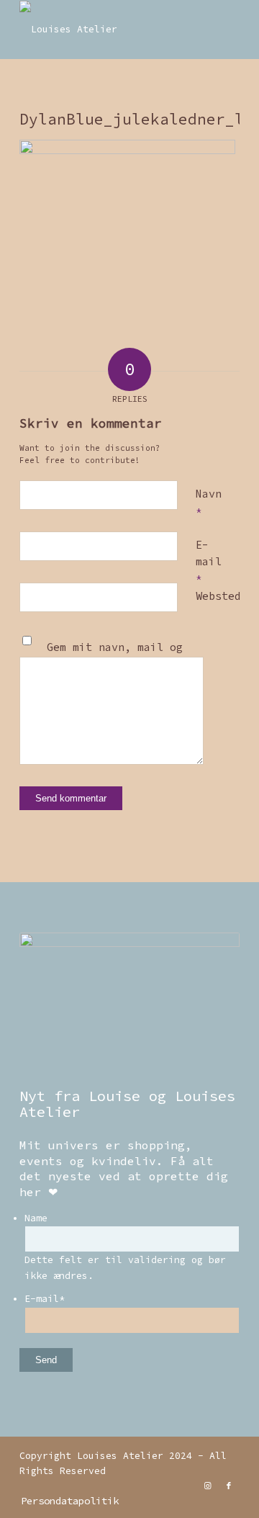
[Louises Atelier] (107, 29)
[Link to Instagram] (207, 1485)
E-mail (209, 561)
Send (46, 1360)
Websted (218, 596)
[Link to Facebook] (229, 1485)
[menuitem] (66, 1500)
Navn (209, 502)
